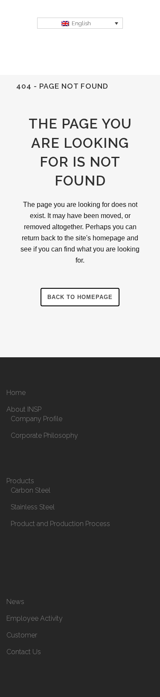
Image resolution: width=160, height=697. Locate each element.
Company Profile (36, 419)
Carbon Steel (30, 490)
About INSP (23, 409)
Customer (21, 635)
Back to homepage (80, 297)
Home (16, 393)
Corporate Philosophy (44, 435)
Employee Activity (34, 618)
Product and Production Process (60, 524)
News (15, 602)
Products (20, 481)
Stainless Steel (33, 507)
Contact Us (23, 652)
